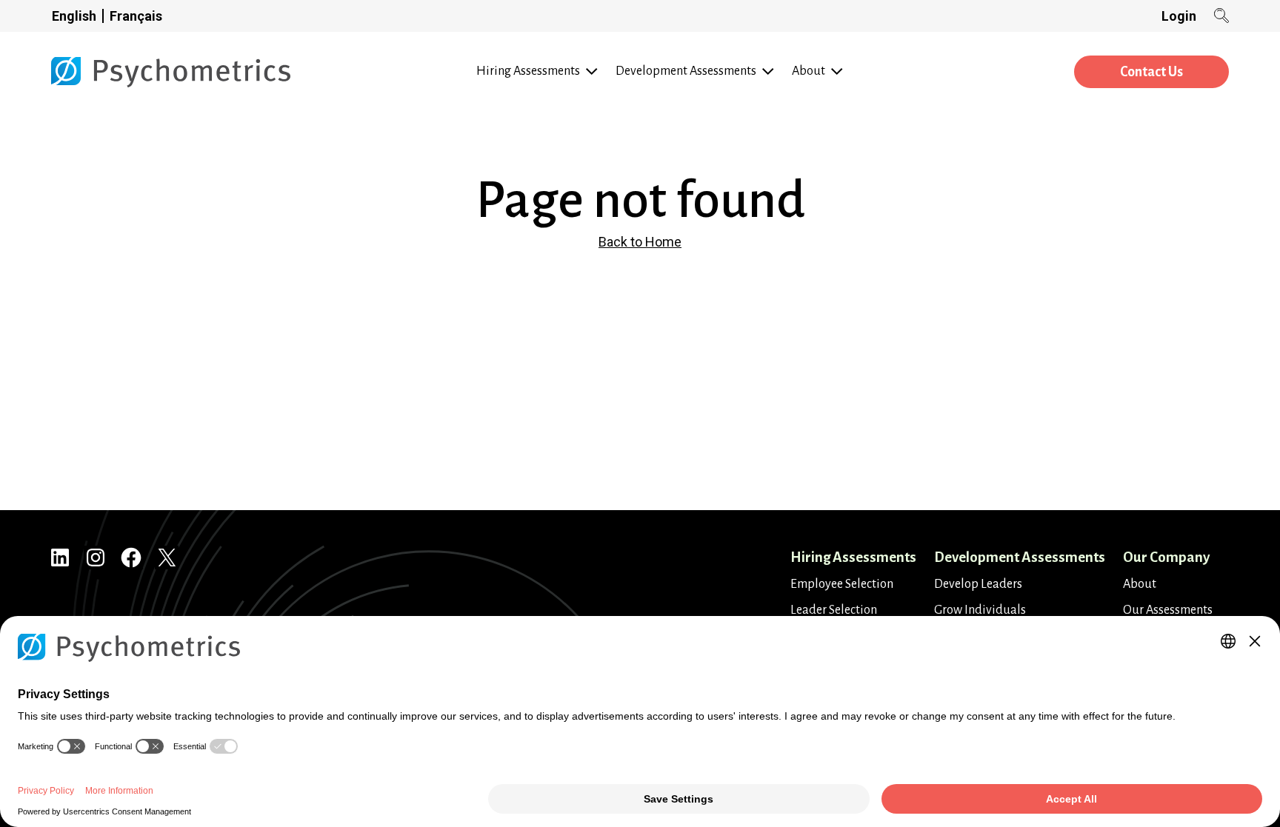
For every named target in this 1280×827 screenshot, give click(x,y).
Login (1178, 16)
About (1139, 584)
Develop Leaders (978, 584)
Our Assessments (1168, 610)
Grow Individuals (980, 610)
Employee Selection (841, 584)
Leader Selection (833, 610)
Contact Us (1151, 71)
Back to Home (640, 242)
